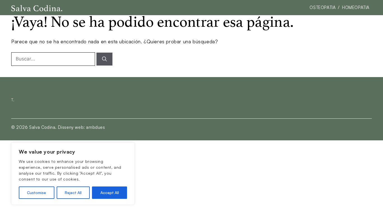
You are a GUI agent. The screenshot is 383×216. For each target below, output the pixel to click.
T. (12, 99)
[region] (73, 173)
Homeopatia (356, 7)
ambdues (95, 127)
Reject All (73, 192)
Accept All (109, 192)
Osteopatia (323, 7)
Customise (36, 192)
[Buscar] (104, 59)
